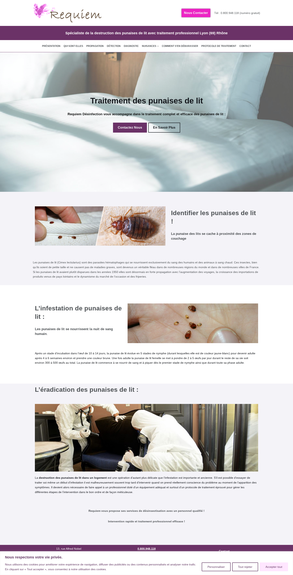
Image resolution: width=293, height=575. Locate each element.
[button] (158, 46)
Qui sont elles (73, 46)
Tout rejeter (245, 566)
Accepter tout (273, 566)
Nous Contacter (196, 13)
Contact (245, 46)
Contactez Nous (130, 127)
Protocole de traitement (218, 46)
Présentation (51, 46)
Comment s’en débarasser (180, 46)
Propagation (95, 46)
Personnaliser (216, 566)
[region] (146, 563)
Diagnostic (131, 46)
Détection (114, 46)
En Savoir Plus (164, 127)
